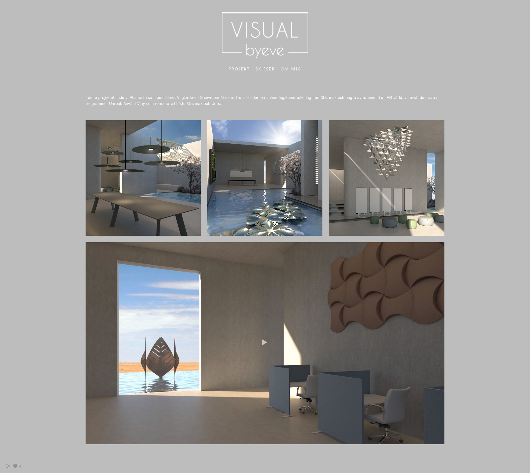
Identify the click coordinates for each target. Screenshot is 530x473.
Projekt (239, 69)
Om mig (291, 69)
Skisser (265, 69)
